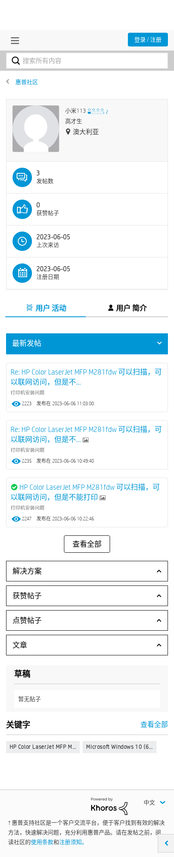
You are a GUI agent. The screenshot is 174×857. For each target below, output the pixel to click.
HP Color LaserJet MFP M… (43, 746)
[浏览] (13, 40)
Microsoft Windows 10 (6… (119, 746)
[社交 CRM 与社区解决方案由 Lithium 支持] (109, 805)
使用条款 (42, 842)
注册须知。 (73, 842)
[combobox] (87, 61)
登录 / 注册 (147, 39)
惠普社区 (26, 82)
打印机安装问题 (28, 392)
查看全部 (87, 544)
